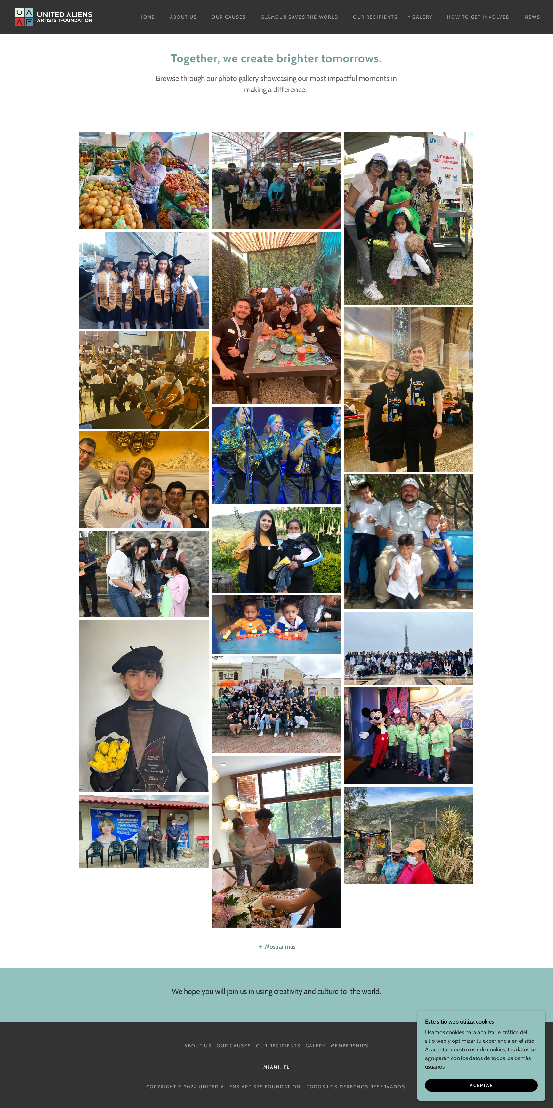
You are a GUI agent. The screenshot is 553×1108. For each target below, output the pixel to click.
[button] (276, 946)
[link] (54, 16)
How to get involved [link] (478, 17)
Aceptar (481, 1085)
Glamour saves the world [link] (300, 17)
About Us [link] (183, 17)
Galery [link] (422, 17)
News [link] (532, 17)
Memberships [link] (350, 1046)
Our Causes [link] (229, 17)
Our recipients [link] (375, 17)
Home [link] (147, 17)
